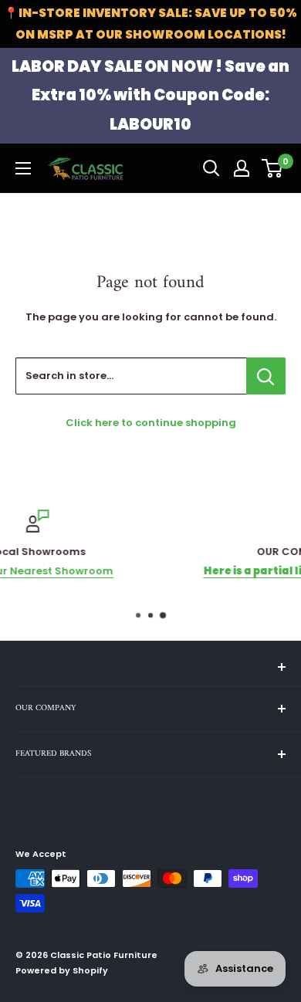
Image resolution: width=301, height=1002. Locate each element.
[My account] (241, 168)
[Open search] (211, 168)
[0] (272, 168)
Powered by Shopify (61, 970)
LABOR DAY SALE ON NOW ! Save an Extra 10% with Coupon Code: (150, 95)
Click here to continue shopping (151, 422)
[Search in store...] (266, 375)
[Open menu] (23, 168)
